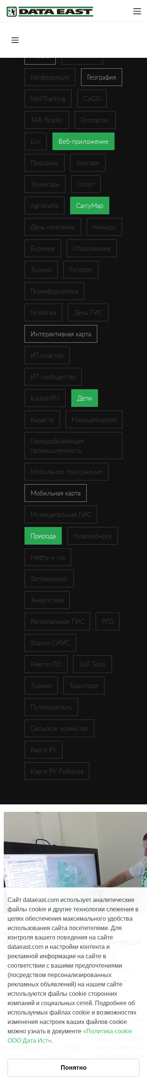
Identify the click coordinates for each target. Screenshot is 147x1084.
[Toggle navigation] (137, 11)
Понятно (74, 1067)
